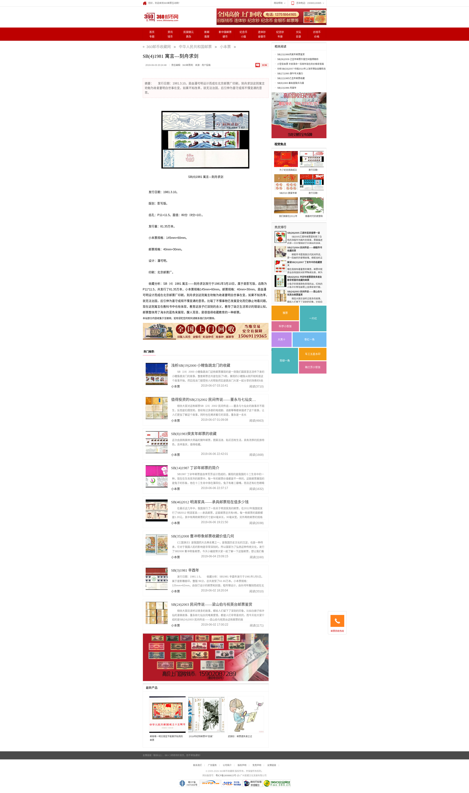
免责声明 (256, 765)
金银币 (262, 36)
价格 (316, 36)
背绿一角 (285, 360)
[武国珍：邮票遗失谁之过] (244, 715)
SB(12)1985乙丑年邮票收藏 (291, 78)
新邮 (206, 32)
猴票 (285, 313)
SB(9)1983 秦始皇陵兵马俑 (290, 83)
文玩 (298, 32)
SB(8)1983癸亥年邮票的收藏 (194, 434)
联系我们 (197, 765)
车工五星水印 (312, 354)
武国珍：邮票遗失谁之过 (240, 736)
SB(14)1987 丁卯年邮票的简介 (195, 468)
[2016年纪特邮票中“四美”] (205, 715)
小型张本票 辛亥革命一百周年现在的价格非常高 (300, 64)
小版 (243, 36)
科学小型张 (285, 326)
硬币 (225, 36)
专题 (151, 36)
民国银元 (188, 32)
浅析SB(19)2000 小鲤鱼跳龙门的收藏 (200, 365)
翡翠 (206, 36)
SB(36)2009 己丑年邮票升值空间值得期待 (297, 59)
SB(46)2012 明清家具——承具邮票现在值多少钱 (210, 502)
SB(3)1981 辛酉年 (185, 570)
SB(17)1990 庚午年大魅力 (290, 73)
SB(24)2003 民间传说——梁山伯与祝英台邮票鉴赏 (211, 604)
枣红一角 (309, 339)
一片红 (313, 318)
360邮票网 (161, 16)
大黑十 (281, 339)
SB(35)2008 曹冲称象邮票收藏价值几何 (202, 536)
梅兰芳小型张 (312, 367)
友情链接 (271, 765)
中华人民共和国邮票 (195, 47)
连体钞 (262, 32)
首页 (151, 32)
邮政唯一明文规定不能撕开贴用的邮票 (166, 738)
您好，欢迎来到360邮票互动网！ (164, 3)
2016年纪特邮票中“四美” (201, 736)
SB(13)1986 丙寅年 (286, 88)
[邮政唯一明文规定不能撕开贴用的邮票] (166, 715)
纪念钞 (280, 32)
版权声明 (242, 765)
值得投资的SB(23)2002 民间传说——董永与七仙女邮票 (215, 400)
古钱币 (317, 32)
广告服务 (212, 765)
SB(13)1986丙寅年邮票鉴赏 (291, 54)
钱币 (170, 36)
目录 (298, 36)
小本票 (225, 47)
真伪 (188, 36)
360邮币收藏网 (158, 47)
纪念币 (243, 32)
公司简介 (227, 765)
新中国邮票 (225, 32)
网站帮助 (278, 3)
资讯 (170, 32)
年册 (280, 36)
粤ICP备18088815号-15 (227, 775)
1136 (264, 65)
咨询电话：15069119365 (308, 3)
